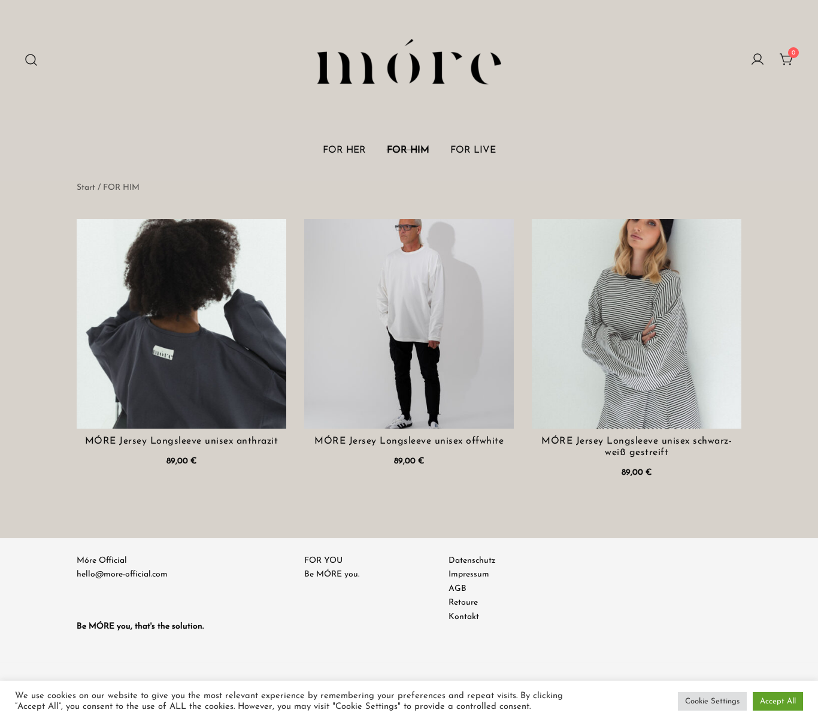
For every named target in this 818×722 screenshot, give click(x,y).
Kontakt (464, 616)
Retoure (463, 602)
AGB (457, 588)
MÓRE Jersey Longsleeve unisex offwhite (409, 441)
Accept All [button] (778, 701)
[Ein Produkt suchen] (31, 60)
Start (86, 187)
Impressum (469, 574)
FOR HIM (408, 150)
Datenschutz (472, 560)
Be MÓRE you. (331, 574)
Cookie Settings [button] (712, 701)
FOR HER (344, 150)
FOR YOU (323, 560)
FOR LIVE (473, 150)
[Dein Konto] (757, 60)
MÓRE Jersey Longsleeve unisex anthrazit (181, 441)
